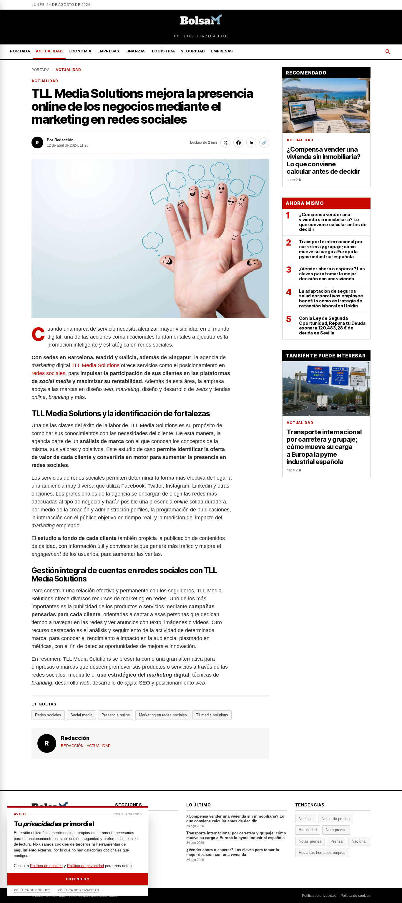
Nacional (359, 841)
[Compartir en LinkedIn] (251, 142)
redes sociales (48, 373)
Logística (163, 51)
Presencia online (116, 715)
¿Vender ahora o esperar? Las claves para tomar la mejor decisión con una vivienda (232, 854)
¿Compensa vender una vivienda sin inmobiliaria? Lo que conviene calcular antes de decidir (235, 821)
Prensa (336, 841)
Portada (20, 51)
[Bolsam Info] (201, 21)
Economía (80, 51)
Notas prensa (310, 841)
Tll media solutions (212, 715)
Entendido (77, 879)
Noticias (306, 818)
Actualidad (49, 51)
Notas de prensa (336, 818)
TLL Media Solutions (95, 365)
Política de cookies (355, 896)
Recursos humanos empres (322, 852)
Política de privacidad (319, 896)
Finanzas (135, 51)
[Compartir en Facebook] (238, 142)
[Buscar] (388, 51)
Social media (81, 715)
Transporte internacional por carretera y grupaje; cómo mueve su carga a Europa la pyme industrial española (236, 838)
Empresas (108, 51)
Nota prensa (336, 830)
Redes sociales (48, 715)
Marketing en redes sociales (163, 715)
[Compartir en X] (225, 142)
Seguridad (193, 51)
